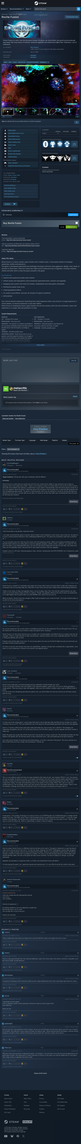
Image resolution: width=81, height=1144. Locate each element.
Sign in (4, 121)
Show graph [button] (72, 443)
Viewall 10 (74, 158)
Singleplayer (43, 62)
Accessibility (43, 1102)
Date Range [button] (43, 440)
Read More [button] (73, 501)
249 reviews (10, 836)
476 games (10, 673)
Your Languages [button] (12, 449)
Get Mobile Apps (62, 1102)
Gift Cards (7, 1112)
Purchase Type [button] (19, 440)
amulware (33, 55)
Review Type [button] (7, 440)
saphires (10, 517)
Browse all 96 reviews (40, 1073)
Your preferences (20, 418)
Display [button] (64, 440)
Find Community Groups (11, 196)
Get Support (61, 1105)
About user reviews (7, 418)
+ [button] (48, 62)
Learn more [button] (73, 215)
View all (75, 396)
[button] (4, 9)
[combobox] (55, 9)
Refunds (41, 1112)
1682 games (10, 465)
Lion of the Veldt (12, 572)
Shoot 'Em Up (21, 62)
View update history (10, 188)
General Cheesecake (13, 879)
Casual (14, 62)
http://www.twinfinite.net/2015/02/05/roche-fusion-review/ (22, 246)
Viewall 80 (74, 144)
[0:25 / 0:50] (40, 86)
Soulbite (10, 763)
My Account (61, 1109)
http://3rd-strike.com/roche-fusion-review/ (19, 240)
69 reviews (10, 804)
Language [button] (32, 440)
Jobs (25, 1102)
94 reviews (10, 710)
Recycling (27, 1109)
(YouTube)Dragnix (13, 463)
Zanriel (9, 708)
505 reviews (19, 465)
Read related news (9, 191)
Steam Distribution (10, 1109)
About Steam (8, 1098)
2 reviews (9, 574)
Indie (10, 62)
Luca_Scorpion (12, 671)
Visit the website (9, 185)
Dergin (9, 802)
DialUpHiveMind (12, 834)
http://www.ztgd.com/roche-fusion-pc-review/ (20, 251)
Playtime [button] (54, 440)
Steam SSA (7, 1102)
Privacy (41, 1098)
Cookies (41, 1109)
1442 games (10, 617)
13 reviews (19, 617)
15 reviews (18, 673)
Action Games (13, 14)
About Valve (27, 1098)
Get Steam (60, 1098)
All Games (5, 14)
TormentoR (10, 615)
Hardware (26, 1105)
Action (5, 62)
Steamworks (8, 1105)
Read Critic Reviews (20, 390)
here (37, 402)
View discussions (9, 194)
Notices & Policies (45, 1105)
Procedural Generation (32, 62)
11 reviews (10, 519)
